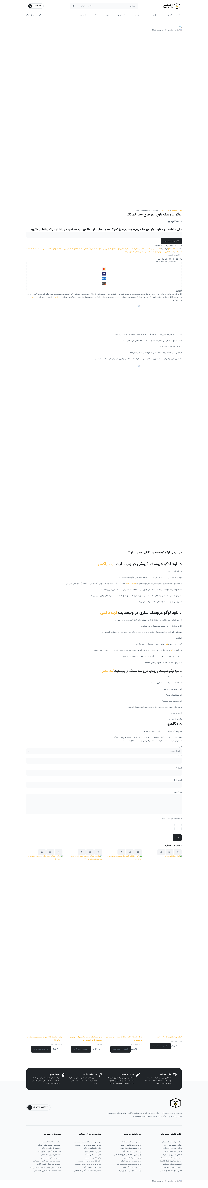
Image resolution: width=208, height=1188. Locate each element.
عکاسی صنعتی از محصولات (171, 1167)
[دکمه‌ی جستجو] (73, 6)
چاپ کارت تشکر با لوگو (92, 1167)
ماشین (97, 1045)
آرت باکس (157, 248)
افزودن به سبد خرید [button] (160, 1046)
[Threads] (163, 259)
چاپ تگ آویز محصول (93, 1157)
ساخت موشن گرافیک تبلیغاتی (170, 1161)
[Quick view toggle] (161, 852)
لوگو (169, 248)
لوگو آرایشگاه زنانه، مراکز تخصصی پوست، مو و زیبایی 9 (124, 1038)
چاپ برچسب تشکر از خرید (131, 1145)
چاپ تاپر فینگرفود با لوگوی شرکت (48, 1151)
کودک (174, 248)
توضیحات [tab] (179, 290)
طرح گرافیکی (169, 251)
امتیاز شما (178, 746)
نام (180, 756)
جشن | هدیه (138, 15)
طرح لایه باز (159, 251)
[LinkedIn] (170, 259)
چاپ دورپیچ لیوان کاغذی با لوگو (49, 1164)
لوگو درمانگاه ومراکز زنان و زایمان (168, 1037)
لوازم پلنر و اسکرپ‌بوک (173, 15)
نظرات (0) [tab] (179, 292)
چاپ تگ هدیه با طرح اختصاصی (89, 1161)
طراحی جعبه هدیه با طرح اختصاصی (87, 1145)
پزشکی (180, 1041)
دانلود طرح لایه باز (71, 248)
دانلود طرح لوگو (57, 248)
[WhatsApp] (166, 259)
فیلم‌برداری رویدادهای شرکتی (171, 1170)
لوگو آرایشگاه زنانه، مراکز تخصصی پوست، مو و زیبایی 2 (44, 1038)
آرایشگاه (139, 1045)
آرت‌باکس (83, 15)
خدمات (175, 1041)
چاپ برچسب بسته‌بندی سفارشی (129, 1164)
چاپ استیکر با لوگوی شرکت (130, 1161)
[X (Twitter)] (177, 259)
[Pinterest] (173, 259)
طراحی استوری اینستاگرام (172, 1154)
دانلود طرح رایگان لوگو (107, 248)
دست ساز (47, 248)
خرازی (108, 15)
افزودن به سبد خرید (171, 241)
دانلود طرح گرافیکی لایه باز (88, 248)
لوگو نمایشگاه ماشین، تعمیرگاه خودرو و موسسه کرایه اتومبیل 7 (86, 1038)
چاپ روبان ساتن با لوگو (92, 1151)
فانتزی (131, 251)
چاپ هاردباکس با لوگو (92, 1148)
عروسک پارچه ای (141, 251)
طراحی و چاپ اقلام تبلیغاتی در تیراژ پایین (45, 1167)
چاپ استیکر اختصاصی (132, 1157)
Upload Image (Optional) (172, 818)
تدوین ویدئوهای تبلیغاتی (172, 1164)
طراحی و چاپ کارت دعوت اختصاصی (87, 1164)
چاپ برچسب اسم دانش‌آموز (130, 1142)
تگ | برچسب (154, 15)
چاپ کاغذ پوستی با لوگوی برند (130, 1170)
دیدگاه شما (177, 792)
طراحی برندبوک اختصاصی (172, 1148)
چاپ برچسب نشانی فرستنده (130, 1148)
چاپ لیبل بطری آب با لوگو (131, 1167)
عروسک (151, 251)
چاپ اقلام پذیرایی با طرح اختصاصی (47, 1170)
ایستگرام (137, 248)
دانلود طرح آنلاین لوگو (125, 248)
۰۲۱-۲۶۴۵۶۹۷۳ (40, 1107)
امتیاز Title (178, 780)
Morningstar (131, 583)
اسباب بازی (145, 248)
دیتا (41, 248)
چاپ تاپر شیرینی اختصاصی (50, 1154)
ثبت (177, 837)
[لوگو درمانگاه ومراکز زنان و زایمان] (164, 945)
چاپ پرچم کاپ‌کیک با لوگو (51, 1157)
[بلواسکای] (159, 259)
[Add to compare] (169, 852)
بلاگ (96, 15)
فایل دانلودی (122, 15)
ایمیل (179, 768)
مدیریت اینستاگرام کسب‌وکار (171, 1157)
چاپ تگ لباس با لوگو (93, 1154)
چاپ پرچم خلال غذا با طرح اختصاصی (47, 1161)
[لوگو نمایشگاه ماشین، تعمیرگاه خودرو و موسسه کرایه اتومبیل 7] (84, 945)
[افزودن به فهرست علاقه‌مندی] (178, 852)
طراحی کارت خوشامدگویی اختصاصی (87, 1170)
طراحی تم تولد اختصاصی (51, 1142)
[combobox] (115, 6)
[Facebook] (181, 259)
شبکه (37, 248)
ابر (151, 248)
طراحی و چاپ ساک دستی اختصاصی (87, 1142)
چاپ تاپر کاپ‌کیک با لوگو (51, 1148)
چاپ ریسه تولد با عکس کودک (49, 1145)
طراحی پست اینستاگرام (173, 1151)
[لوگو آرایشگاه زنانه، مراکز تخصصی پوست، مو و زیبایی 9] (124, 945)
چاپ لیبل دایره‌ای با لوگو (132, 1151)
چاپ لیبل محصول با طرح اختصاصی (127, 1154)
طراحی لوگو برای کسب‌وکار (172, 1142)
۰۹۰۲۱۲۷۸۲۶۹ (37, 6)
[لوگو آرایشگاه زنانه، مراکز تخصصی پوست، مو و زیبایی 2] (44, 945)
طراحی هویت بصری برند (173, 1145)
